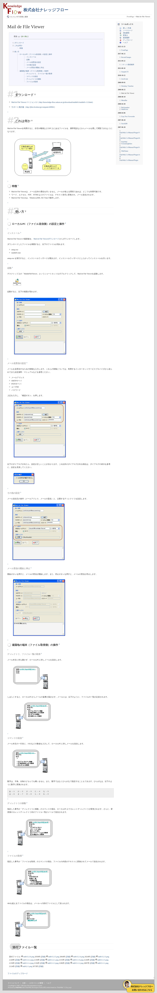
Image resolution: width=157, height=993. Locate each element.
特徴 (21, 48)
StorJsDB (124, 124)
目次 (15, 36)
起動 (28, 59)
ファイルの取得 (32, 82)
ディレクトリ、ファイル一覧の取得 (39, 74)
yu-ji (69, 987)
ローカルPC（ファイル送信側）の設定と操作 (36, 54)
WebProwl (124, 109)
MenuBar (124, 100)
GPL (44, 987)
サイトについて (13, 983)
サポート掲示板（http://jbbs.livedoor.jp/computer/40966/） (33, 107)
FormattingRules (126, 144)
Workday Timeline (127, 86)
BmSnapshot (125, 107)
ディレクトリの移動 (33, 79)
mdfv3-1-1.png (102, 963)
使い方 (16, 52)
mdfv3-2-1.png (53, 960)
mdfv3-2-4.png (78, 957)
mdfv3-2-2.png (28, 960)
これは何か (18, 45)
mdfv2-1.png (27, 966)
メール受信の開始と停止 (35, 67)
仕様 (24, 983)
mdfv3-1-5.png (102, 960)
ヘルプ (125, 42)
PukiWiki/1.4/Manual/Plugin (129, 160)
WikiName (124, 151)
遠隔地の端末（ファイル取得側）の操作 (34, 71)
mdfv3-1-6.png (78, 960)
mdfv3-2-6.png (28, 957)
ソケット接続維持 (127, 64)
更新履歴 (126, 38)
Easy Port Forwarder (128, 116)
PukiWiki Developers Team (34, 987)
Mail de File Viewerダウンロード (46, 239)
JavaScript (124, 79)
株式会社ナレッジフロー (45, 10)
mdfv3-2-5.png (53, 957)
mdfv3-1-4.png (28, 963)
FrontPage (130, 17)
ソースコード (128, 30)
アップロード (128, 40)
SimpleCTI (124, 72)
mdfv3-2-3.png (103, 957)
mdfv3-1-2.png (78, 963)
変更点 (125, 35)
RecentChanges (126, 57)
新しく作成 (127, 28)
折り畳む (25, 36)
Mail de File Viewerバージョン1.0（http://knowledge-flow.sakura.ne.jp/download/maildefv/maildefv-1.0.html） (52, 102)
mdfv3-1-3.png (53, 963)
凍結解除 (126, 33)
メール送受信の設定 (33, 62)
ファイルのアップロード (18, 973)
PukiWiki (124, 142)
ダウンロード (19, 43)
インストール (31, 57)
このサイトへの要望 (36, 983)
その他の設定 (31, 65)
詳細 (43, 957)
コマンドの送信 (32, 76)
